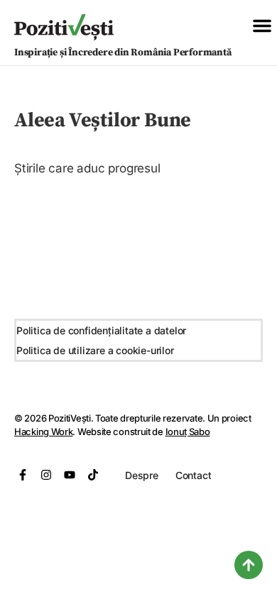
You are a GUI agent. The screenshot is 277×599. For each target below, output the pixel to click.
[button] (262, 25)
